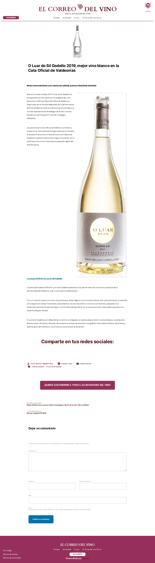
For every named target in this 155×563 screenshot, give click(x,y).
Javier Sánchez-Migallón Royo (41, 364)
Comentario (32, 451)
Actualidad (67, 18)
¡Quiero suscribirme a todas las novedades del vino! (77, 385)
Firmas (76, 18)
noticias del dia (85, 364)
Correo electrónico (86, 481)
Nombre (31, 481)
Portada (57, 18)
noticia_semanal (38, 367)
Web (30, 495)
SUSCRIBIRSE (11, 18)
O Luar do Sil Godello (53, 367)
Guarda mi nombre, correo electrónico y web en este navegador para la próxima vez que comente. (61, 509)
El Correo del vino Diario (92, 18)
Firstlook (85, 558)
